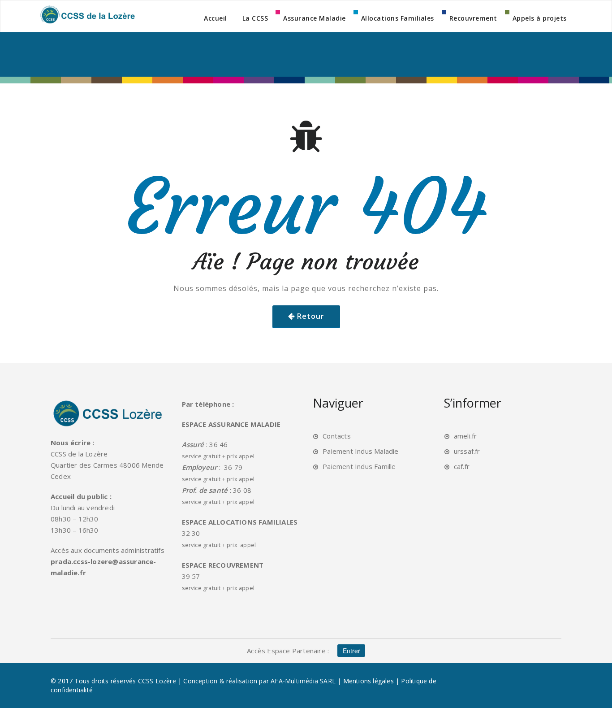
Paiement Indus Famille (359, 466)
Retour (310, 316)
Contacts (337, 435)
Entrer (351, 650)
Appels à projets (540, 18)
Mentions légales (368, 681)
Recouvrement (473, 18)
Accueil (215, 18)
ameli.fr (465, 435)
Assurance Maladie (314, 18)
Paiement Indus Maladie (360, 451)
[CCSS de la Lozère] (87, 14)
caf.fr (462, 466)
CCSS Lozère (157, 681)
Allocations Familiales (397, 18)
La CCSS (255, 18)
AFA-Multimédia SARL (303, 681)
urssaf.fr (467, 451)
